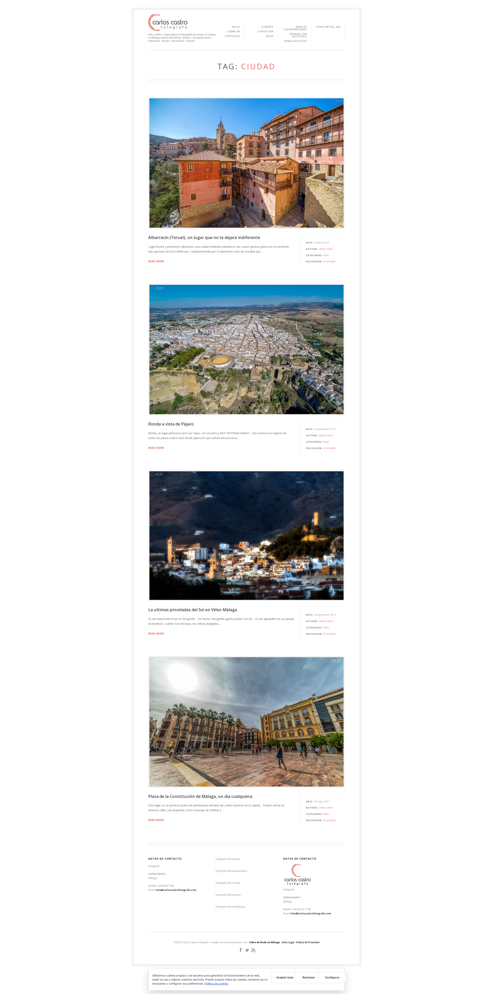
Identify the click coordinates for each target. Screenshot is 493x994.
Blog (269, 36)
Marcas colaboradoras (295, 28)
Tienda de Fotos (295, 41)
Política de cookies (216, 983)
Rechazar (309, 977)
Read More (156, 261)
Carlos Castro (325, 249)
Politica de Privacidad (307, 942)
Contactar (265, 31)
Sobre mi (233, 31)
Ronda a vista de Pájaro (171, 424)
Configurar (332, 977)
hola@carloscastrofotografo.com (176, 890)
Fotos (326, 255)
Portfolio (232, 36)
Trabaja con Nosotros (298, 35)
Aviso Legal (288, 942)
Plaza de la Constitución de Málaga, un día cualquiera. (200, 796)
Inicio (236, 27)
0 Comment (329, 261)
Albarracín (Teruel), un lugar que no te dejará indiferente (204, 237)
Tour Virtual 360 (328, 27)
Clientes (267, 27)
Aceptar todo (284, 977)
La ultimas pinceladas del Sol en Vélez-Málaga (192, 609)
